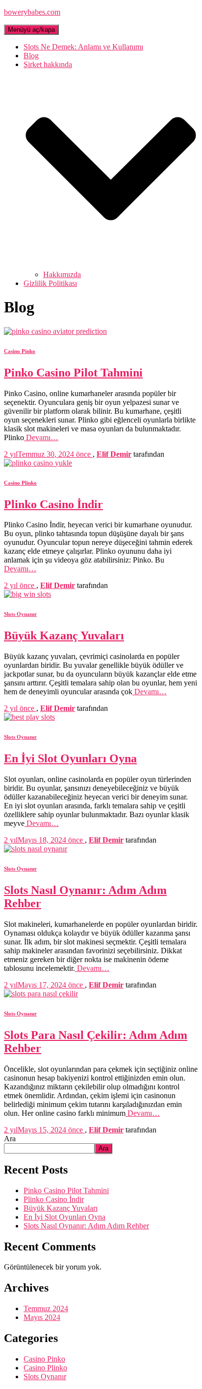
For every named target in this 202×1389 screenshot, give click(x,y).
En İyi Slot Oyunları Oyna (70, 758)
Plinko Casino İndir (53, 504)
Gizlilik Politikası (50, 283)
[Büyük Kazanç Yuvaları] (27, 594)
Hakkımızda (62, 274)
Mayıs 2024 (42, 1317)
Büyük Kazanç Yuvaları (64, 635)
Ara (10, 1138)
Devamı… (41, 437)
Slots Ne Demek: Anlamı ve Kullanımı (83, 47)
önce (48, 454)
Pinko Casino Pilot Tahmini (73, 372)
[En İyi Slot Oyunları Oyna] (29, 717)
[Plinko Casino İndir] (38, 463)
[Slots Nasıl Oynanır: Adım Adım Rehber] (35, 849)
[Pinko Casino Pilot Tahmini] (55, 331)
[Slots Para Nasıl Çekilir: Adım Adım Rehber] (41, 993)
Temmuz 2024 (46, 1308)
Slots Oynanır (20, 614)
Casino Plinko (20, 483)
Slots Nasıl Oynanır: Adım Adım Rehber (86, 1226)
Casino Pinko (19, 351)
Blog (31, 55)
